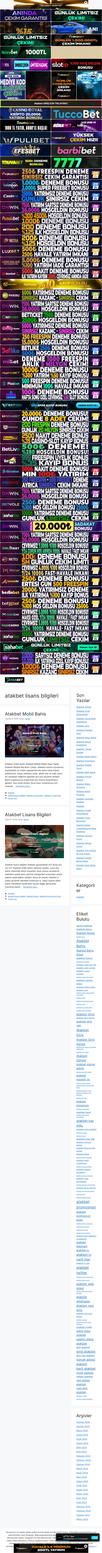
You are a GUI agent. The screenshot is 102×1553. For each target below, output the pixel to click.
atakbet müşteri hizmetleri (83, 1171)
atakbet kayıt (83, 1112)
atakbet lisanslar (81, 1133)
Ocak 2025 (81, 1439)
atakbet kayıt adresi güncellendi (82, 1116)
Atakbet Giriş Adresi (85, 1042)
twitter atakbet (84, 1376)
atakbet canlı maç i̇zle (86, 965)
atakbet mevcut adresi (83, 1143)
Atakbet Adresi (83, 707)
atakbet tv (82, 1250)
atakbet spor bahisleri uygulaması (86, 1237)
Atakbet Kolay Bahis (86, 737)
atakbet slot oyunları (82, 1227)
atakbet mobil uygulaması (82, 1161)
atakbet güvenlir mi (83, 1077)
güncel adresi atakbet (85, 1362)
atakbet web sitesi (85, 1286)
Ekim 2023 (81, 1498)
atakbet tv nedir (81, 1396)
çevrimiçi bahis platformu (84, 1399)
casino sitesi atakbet (85, 1341)
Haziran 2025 (83, 1426)
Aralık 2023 (82, 1490)
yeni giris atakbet (81, 1390)
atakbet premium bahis (83, 1197)
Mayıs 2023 (82, 1519)
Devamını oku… (23, 786)
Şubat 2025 (82, 1435)
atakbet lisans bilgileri (17, 795)
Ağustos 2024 (83, 1456)
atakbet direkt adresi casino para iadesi (85, 994)
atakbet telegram (81, 1244)
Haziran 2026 (83, 1422)
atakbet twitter (82, 1270)
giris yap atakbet (85, 1355)
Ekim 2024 (81, 1447)
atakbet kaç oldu (85, 1123)
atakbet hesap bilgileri (83, 1083)
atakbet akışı (80, 937)
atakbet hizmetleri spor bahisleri (83, 1094)
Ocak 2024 (81, 1485)
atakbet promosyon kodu (50, 896)
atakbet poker (80, 1194)
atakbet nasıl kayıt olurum (84, 1176)
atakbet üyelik (84, 1327)
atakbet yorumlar (81, 1320)
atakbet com (82, 990)
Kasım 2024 (82, 1443)
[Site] (51, 174)
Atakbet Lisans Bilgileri (28, 814)
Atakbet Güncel (81, 1058)
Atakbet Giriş (82, 726)
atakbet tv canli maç (52, 795)
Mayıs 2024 (82, 1468)
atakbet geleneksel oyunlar (84, 1001)
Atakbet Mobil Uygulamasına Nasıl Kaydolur (86, 828)
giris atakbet (83, 1347)
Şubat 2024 (82, 1481)
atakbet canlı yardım (85, 968)
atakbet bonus (84, 958)
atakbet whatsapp (83, 1299)
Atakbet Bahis (82, 943)
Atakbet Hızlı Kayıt (85, 761)
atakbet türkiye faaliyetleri (84, 1277)
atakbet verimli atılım (83, 1280)
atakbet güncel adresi (85, 1066)
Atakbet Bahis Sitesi (85, 952)
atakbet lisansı (33, 896)
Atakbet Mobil (82, 1154)
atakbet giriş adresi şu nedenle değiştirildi (86, 1048)
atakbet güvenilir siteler (83, 1072)
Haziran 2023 (83, 1515)
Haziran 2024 (83, 1464)
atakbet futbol (80, 998)
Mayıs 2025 (82, 1430)
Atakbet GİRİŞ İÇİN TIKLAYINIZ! (51, 103)
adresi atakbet (84, 925)
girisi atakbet (85, 1351)
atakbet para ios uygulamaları (85, 1185)
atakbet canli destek (82, 962)
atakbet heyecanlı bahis (83, 1091)
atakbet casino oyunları (83, 972)
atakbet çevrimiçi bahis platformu (83, 1323)
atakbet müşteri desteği (84, 1167)
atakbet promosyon (86, 1204)
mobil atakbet (85, 1372)
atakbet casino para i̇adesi (84, 977)
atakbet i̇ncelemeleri (82, 1109)
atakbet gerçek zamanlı (83, 1010)
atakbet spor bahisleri (83, 1233)
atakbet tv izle (82, 1263)
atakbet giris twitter (85, 1018)
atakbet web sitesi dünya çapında (84, 1292)
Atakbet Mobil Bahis (25, 713)
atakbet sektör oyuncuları (84, 1223)
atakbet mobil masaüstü (84, 1157)
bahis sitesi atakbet (83, 1333)
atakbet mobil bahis (35, 795)
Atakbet (11, 793)
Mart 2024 (81, 1477)
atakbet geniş (80, 1004)
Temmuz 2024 (83, 1460)
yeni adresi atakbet (83, 1382)
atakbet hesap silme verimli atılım (85, 1086)
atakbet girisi (85, 1014)
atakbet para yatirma (86, 1188)
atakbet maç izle (85, 1139)
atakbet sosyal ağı (82, 1230)
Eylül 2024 (81, 1452)
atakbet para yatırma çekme (85, 1191)
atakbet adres (84, 929)
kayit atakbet (86, 1368)
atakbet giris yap (84, 1023)
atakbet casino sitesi (84, 982)
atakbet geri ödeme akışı (84, 1007)
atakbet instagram (82, 1103)
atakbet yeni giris (85, 1308)
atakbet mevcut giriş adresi (85, 1149)
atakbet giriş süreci (82, 1052)
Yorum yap (12, 798)
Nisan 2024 (82, 1473)
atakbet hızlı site (81, 1098)
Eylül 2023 (81, 1502)
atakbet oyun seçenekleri (82, 1180)
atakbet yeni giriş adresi (84, 1315)
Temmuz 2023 (83, 1511)
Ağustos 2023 (83, 1506)
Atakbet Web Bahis (85, 772)
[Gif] (51, 284)
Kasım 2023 (82, 1494)
